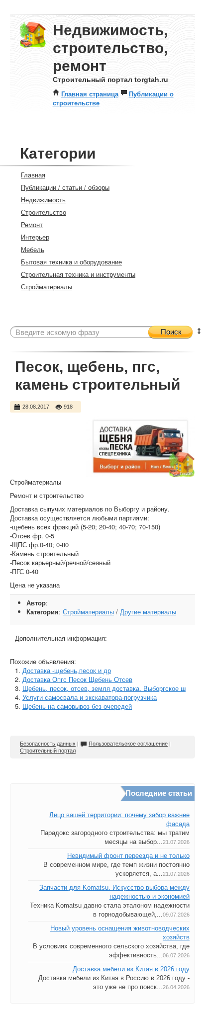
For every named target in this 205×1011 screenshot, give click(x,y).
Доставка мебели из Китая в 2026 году (131, 969)
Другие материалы (148, 611)
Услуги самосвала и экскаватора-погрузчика (89, 697)
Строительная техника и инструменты (78, 274)
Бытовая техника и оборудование (71, 261)
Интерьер (35, 237)
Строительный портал (48, 751)
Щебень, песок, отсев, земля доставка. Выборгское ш (104, 688)
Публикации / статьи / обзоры (65, 187)
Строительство (43, 212)
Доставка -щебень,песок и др (66, 670)
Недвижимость (43, 199)
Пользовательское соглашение (128, 744)
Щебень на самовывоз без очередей (77, 706)
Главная (33, 174)
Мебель (32, 249)
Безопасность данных (48, 744)
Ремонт (32, 224)
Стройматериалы (46, 286)
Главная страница (89, 93)
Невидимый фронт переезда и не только (128, 855)
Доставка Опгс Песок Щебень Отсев (77, 679)
